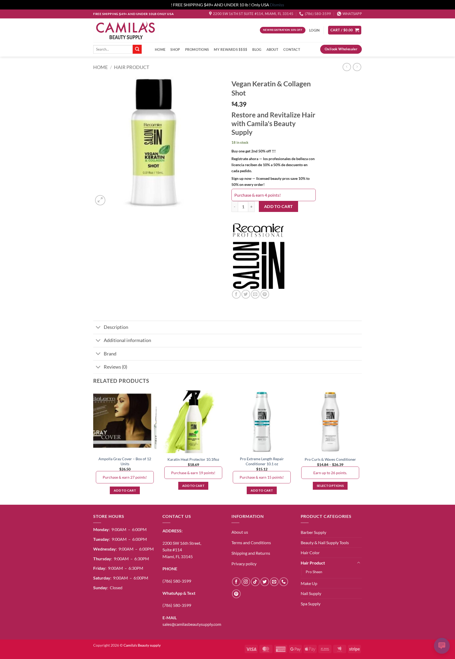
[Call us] (283, 581)
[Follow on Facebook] (236, 581)
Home (160, 49)
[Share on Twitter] (245, 294)
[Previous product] (357, 67)
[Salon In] (260, 255)
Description (116, 327)
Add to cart (278, 206)
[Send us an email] (274, 581)
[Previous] (93, 447)
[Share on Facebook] (236, 294)
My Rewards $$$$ (230, 49)
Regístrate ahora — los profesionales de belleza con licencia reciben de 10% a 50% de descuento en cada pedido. (273, 164)
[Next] (361, 447)
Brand (110, 353)
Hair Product (131, 67)
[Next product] (347, 67)
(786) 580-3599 (176, 580)
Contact (291, 49)
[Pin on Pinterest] (264, 294)
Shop (175, 49)
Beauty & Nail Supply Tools (325, 542)
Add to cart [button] (125, 490)
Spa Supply (310, 603)
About (272, 49)
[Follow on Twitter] (264, 581)
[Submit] (137, 49)
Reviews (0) (115, 367)
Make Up (309, 583)
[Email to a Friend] (255, 294)
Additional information (127, 340)
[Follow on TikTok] (255, 581)
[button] (344, 30)
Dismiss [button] (277, 4)
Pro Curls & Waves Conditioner (330, 459)
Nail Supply (311, 593)
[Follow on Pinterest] (236, 593)
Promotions (197, 49)
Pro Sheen (314, 571)
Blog (256, 49)
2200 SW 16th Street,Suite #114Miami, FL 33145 (181, 550)
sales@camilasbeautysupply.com (191, 624)
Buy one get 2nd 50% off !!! (253, 151)
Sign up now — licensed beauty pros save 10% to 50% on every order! (270, 181)
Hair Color (310, 552)
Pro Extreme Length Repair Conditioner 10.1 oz (262, 461)
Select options (330, 485)
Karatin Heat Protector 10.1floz (193, 459)
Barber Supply (313, 532)
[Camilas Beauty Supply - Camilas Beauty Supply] (126, 30)
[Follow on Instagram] (245, 581)
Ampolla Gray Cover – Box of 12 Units (124, 461)
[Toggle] (98, 328)
